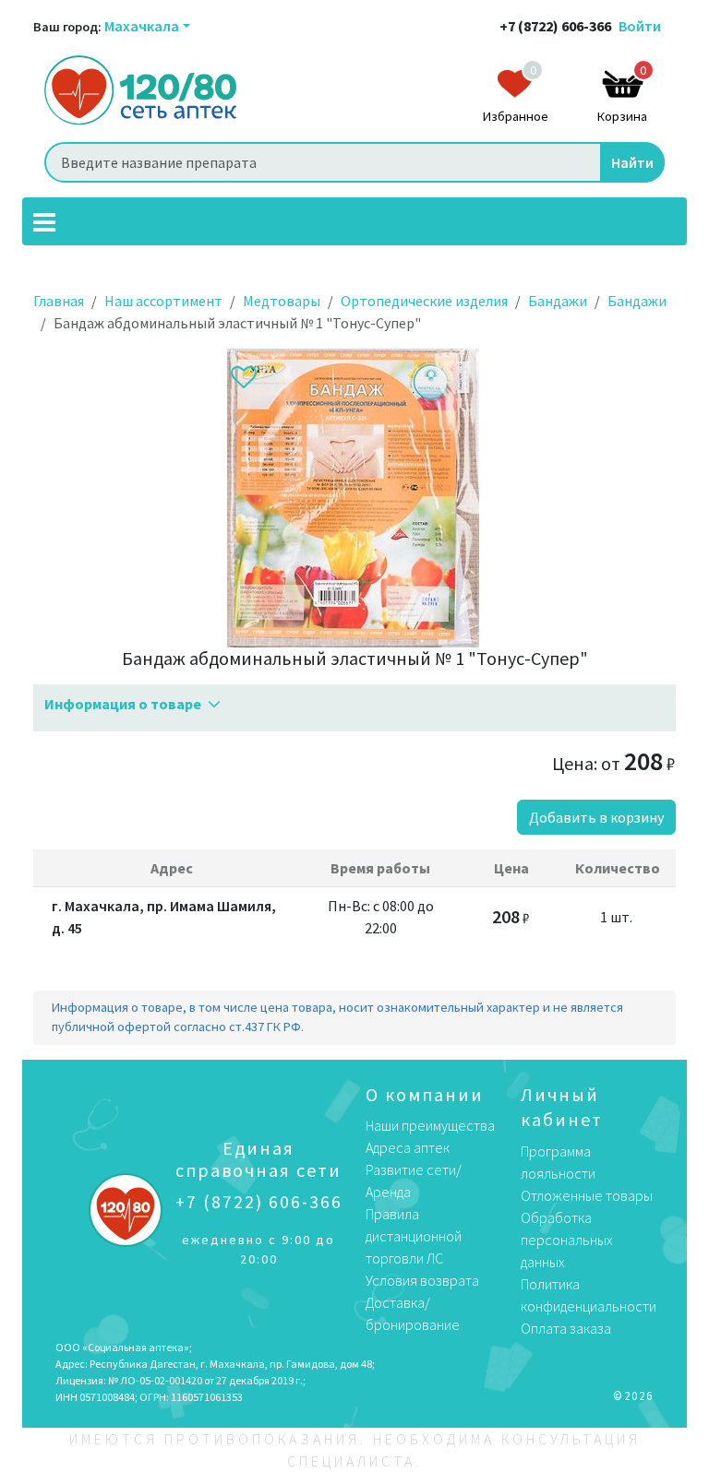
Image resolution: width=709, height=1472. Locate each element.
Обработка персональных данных (567, 1239)
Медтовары (281, 300)
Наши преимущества (430, 1125)
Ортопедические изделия (424, 300)
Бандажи (557, 300)
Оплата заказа (566, 1328)
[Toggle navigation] (44, 221)
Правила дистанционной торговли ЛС (414, 1236)
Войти (640, 26)
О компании (425, 1094)
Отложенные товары (587, 1195)
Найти (632, 162)
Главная (58, 300)
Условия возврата (422, 1280)
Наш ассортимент (163, 300)
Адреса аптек (408, 1147)
